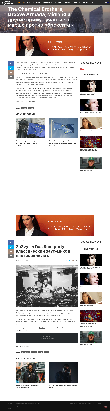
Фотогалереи (47, 2)
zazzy (46, 352)
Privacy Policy (82, 403)
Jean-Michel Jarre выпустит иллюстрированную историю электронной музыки (88, 151)
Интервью (58, 2)
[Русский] (83, 69)
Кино (38, 2)
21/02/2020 (52, 145)
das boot (34, 352)
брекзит (24, 108)
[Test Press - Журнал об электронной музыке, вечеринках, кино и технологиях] (9, 2)
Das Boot (42, 328)
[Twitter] (11, 68)
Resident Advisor (22, 330)
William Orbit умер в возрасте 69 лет (90, 112)
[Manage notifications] (105, 407)
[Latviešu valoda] (81, 69)
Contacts (99, 403)
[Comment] (11, 72)
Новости (21, 2)
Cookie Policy (91, 403)
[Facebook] (11, 63)
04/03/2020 (52, 390)
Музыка (30, 2)
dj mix (40, 352)
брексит (31, 108)
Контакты (77, 2)
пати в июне (41, 319)
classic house (25, 352)
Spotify (86, 2)
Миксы (22, 240)
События (67, 2)
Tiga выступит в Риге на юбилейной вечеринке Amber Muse (90, 93)
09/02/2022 (19, 390)
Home (17, 240)
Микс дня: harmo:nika (86, 131)
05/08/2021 (19, 145)
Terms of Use (73, 403)
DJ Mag (37, 88)
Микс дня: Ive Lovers (86, 170)
